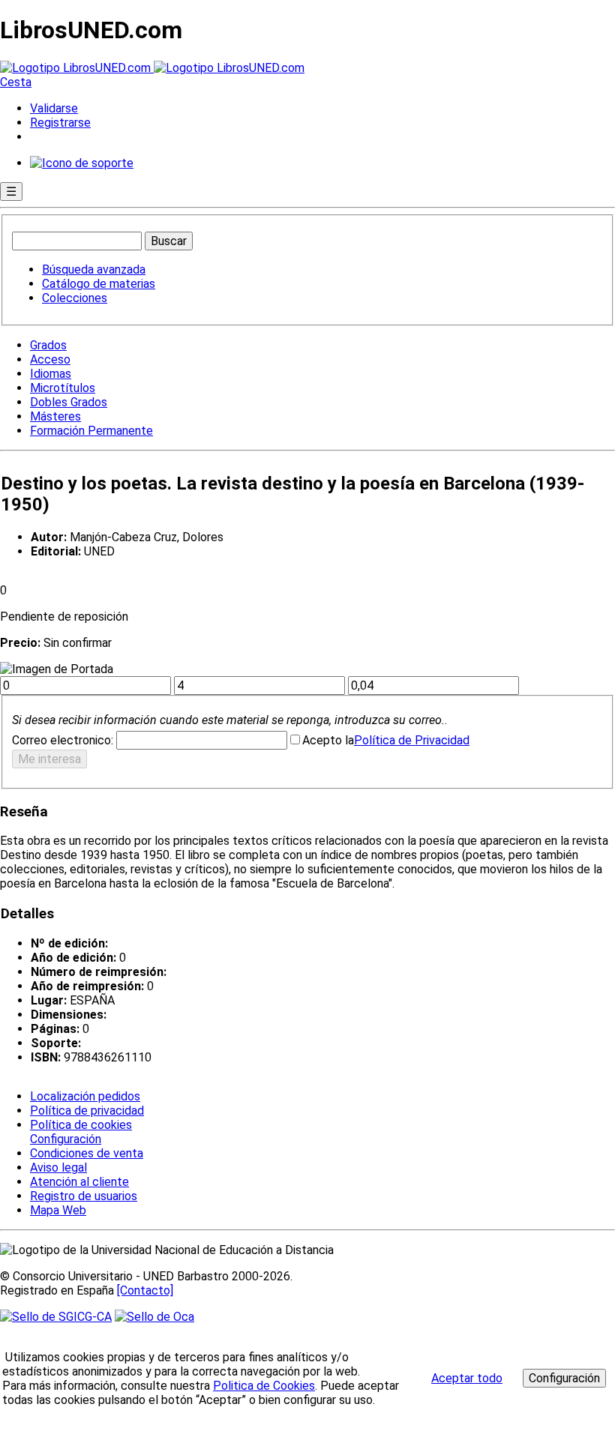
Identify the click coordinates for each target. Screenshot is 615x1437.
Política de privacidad (87, 1110)
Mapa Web (58, 1210)
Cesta (16, 82)
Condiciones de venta (86, 1153)
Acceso (50, 359)
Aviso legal (58, 1167)
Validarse (54, 108)
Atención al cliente (79, 1182)
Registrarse (60, 122)
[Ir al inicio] (152, 68)
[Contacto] (145, 1290)
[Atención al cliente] (82, 163)
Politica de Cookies (264, 1386)
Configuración (64, 1139)
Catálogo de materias (98, 284)
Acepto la (328, 740)
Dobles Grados (68, 402)
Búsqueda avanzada (94, 269)
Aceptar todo (466, 1378)
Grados (48, 345)
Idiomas (50, 374)
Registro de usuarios (83, 1196)
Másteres (55, 416)
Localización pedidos (85, 1096)
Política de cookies (81, 1125)
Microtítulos (62, 388)
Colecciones (74, 298)
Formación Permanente (91, 431)
